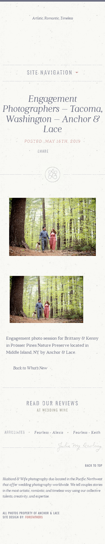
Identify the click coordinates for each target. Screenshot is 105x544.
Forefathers (34, 517)
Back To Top (93, 466)
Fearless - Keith (86, 432)
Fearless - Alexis (48, 432)
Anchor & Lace (52, 36)
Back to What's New (30, 368)
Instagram (47, 53)
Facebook (58, 53)
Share (43, 151)
